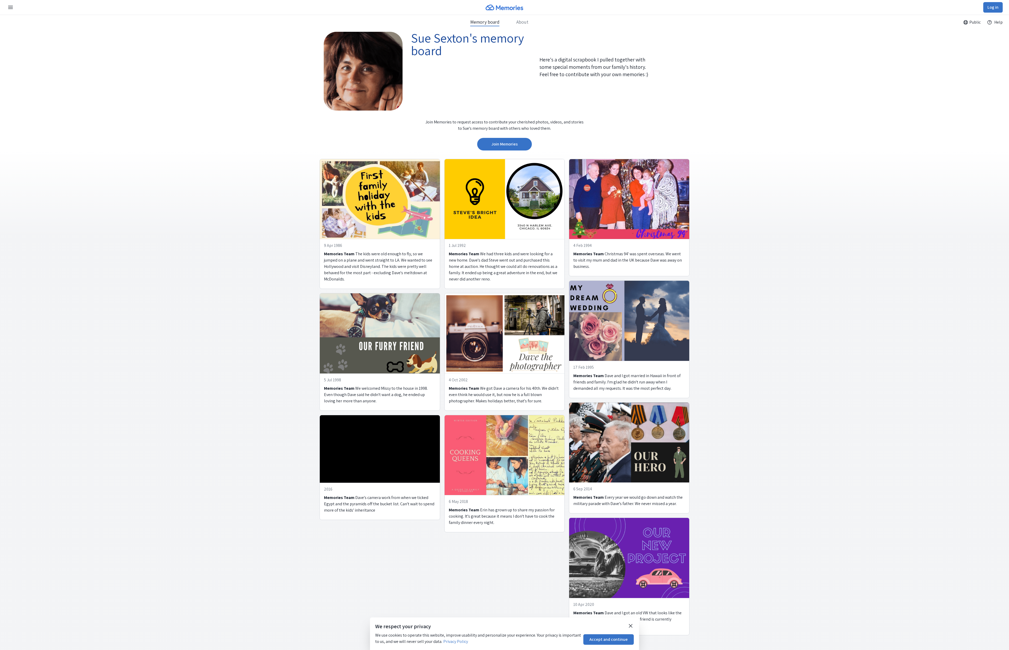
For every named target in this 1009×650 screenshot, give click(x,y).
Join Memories (504, 144)
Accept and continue (608, 639)
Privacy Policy (455, 641)
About (522, 22)
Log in (992, 7)
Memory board (485, 22)
